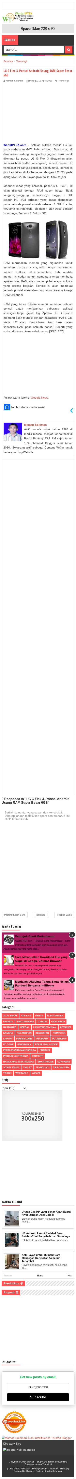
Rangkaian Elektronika (18, 1061)
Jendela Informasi (53, 1471)
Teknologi (63, 80)
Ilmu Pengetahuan (44, 1027)
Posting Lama (64, 915)
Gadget (42, 1021)
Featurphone (25, 1021)
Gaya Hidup (58, 1021)
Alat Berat (10, 1015)
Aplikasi (26, 1015)
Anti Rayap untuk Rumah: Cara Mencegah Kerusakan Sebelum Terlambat (41, 1258)
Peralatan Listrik (46, 1044)
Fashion (8, 1021)
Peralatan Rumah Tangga (19, 1050)
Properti (37, 1056)
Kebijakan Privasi (29, 1468)
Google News (39, 397)
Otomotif (42, 1038)
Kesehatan (42, 1033)
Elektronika (55, 1015)
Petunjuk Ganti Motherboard (35, 936)
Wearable (21, 1073)
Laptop (7, 1038)
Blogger (30, 1471)
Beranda (40, 915)
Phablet (45, 1050)
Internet (65, 1027)
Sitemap (64, 1468)
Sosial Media (11, 1067)
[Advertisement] (38, 114)
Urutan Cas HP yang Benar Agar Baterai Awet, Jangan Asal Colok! (46, 1213)
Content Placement (48, 1468)
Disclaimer (14, 1468)
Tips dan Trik (61, 1067)
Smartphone (46, 1061)
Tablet (27, 1067)
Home (40, 1275)
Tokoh (7, 1073)
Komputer (59, 1033)
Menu (11, 40)
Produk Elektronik (15, 1056)
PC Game (8, 1044)
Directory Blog (12, 1443)
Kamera (8, 1033)
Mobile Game (24, 1038)
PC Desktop (59, 1038)
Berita (39, 1015)
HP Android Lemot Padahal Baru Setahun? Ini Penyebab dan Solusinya (46, 1235)
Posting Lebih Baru (14, 915)
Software (63, 1061)
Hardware (9, 1027)
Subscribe (38, 1397)
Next (69, 1275)
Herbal (24, 1027)
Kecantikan (24, 1033)
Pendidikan (24, 1044)
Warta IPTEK (33, 1461)
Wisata (36, 1073)
